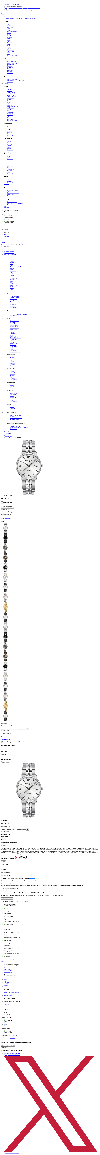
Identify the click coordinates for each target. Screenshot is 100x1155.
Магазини (6, 207)
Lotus (8, 54)
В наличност (4, 507)
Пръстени (9, 131)
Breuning (9, 102)
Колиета (9, 126)
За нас (5, 979)
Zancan (9, 100)
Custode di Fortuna (11, 89)
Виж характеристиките (7, 518)
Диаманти (9, 170)
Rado (8, 34)
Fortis (8, 30)
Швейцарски (10, 64)
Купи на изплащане (7, 898)
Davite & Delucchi (11, 96)
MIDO (8, 28)
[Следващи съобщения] (1, 13)
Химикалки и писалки (13, 193)
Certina (8, 40)
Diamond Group (11, 92)
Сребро (9, 168)
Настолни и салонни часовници (15, 80)
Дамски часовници (19, 18)
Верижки (9, 132)
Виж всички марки (12, 55)
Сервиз (6, 985)
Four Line (9, 109)
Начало (6, 431)
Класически (10, 70)
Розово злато (10, 169)
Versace (9, 33)
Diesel (8, 117)
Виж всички (10, 73)
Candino (9, 48)
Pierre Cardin (10, 115)
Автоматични (10, 67)
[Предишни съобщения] (1, 1)
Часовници (7, 17)
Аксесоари (6, 184)
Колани (9, 191)
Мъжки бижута (8, 972)
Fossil (8, 116)
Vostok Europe (10, 50)
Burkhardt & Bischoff (12, 106)
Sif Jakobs (9, 91)
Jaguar (8, 45)
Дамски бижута (8, 970)
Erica (8, 103)
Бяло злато (9, 166)
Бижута (6, 83)
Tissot (8, 41)
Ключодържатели (11, 194)
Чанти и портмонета (12, 190)
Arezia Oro (9, 105)
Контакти (6, 983)
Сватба (9, 179)
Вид (5, 435)
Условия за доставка (9, 994)
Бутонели (9, 142)
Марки (5, 981)
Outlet (5, 206)
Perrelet (9, 26)
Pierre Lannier (10, 112)
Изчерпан (11, 507)
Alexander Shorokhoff (12, 31)
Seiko (8, 47)
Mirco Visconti (10, 98)
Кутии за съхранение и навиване (15, 203)
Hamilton (9, 38)
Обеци (8, 129)
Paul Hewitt (10, 113)
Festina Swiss (10, 51)
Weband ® (12, 1038)
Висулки (9, 134)
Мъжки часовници (9, 18)
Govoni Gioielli (11, 93)
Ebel (8, 24)
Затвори (3, 839)
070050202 (6, 1004)
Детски (9, 68)
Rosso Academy (11, 95)
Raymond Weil (10, 27)
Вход (5, 986)
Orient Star (9, 37)
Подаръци (9, 181)
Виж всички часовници (31, 18)
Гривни (9, 128)
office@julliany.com (9, 1015)
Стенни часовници (12, 79)
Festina (8, 52)
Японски (9, 71)
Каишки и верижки (12, 202)
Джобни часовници (12, 63)
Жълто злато (10, 165)
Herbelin (9, 44)
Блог (5, 978)
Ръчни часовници (11, 61)
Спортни (9, 66)
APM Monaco (10, 108)
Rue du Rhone (10, 42)
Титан (8, 172)
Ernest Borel (10, 35)
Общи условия (8, 995)
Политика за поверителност (11, 992)
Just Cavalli (10, 119)
